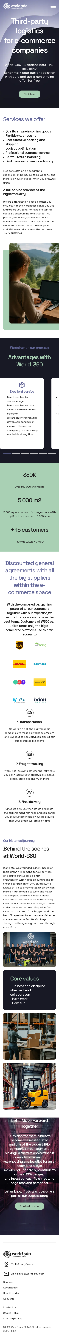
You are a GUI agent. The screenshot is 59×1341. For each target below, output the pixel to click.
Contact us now (29, 1206)
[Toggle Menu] (53, 6)
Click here (29, 94)
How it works (11, 1293)
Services (8, 1282)
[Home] (15, 6)
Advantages (10, 1287)
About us (8, 1298)
